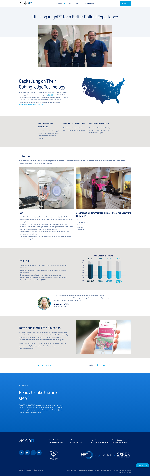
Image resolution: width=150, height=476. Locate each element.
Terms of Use (92, 470)
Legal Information (72, 470)
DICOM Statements (125, 470)
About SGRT (73, 3)
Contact (119, 440)
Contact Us (125, 3)
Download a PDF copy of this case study (31, 104)
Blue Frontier (127, 472)
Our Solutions (89, 3)
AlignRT (50, 95)
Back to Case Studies (46, 365)
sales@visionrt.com (76, 442)
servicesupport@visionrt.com (100, 442)
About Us (60, 3)
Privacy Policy (83, 470)
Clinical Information (113, 470)
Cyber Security (101, 470)
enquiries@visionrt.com (56, 442)
